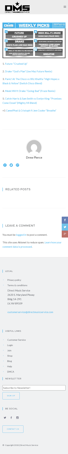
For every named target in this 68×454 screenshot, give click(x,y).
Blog (9, 361)
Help (9, 366)
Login (10, 345)
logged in (21, 234)
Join (9, 350)
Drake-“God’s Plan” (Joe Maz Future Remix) (28, 71)
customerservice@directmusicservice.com (30, 312)
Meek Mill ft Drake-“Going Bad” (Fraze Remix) (30, 90)
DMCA (10, 371)
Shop (10, 355)
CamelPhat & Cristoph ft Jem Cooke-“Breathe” (31, 110)
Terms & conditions (17, 285)
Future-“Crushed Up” (16, 63)
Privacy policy (14, 280)
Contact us (13, 429)
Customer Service (16, 339)
